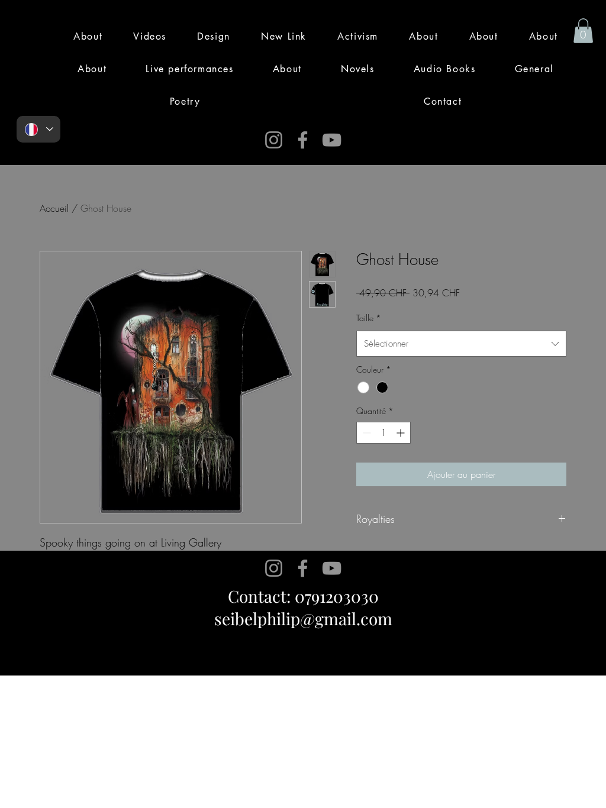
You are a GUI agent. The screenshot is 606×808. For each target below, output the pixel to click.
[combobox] (461, 344)
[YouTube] (331, 139)
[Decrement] (365, 432)
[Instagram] (273, 139)
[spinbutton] (383, 432)
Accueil (54, 208)
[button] (583, 30)
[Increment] (401, 432)
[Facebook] (302, 139)
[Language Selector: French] (38, 129)
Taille (368, 318)
